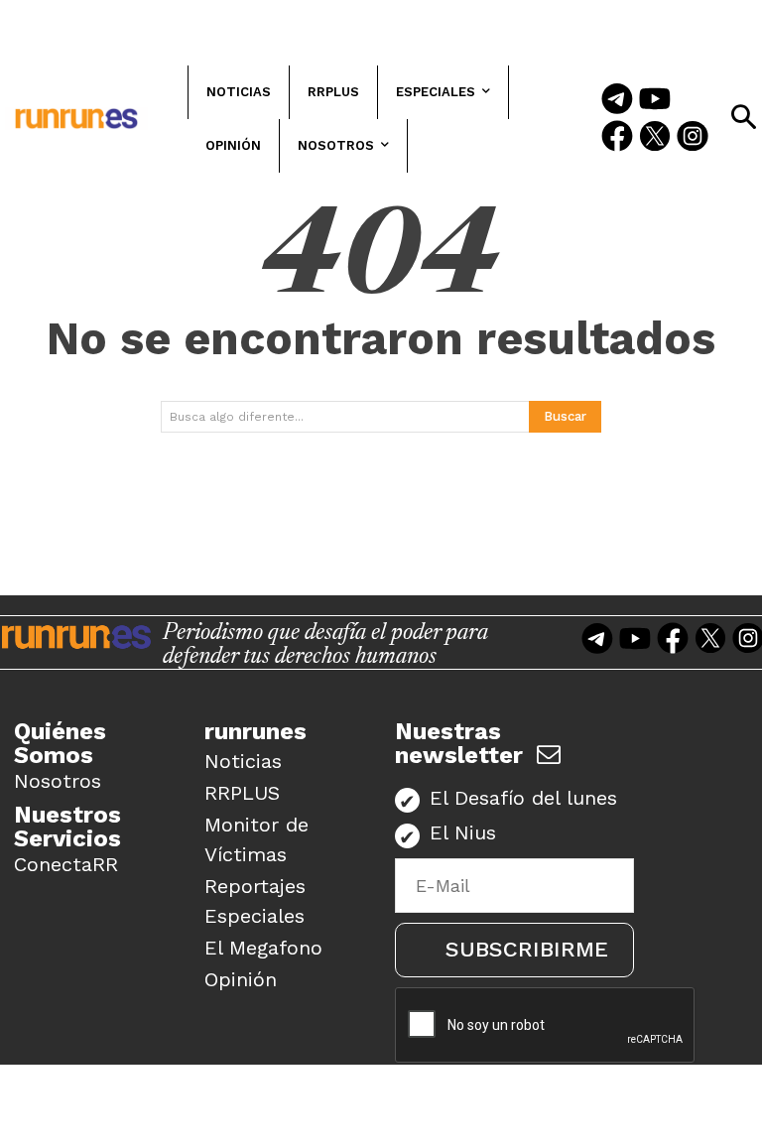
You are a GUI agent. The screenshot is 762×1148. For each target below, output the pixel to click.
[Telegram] (617, 100)
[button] (743, 117)
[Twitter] (655, 138)
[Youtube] (655, 100)
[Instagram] (692, 138)
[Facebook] (617, 138)
